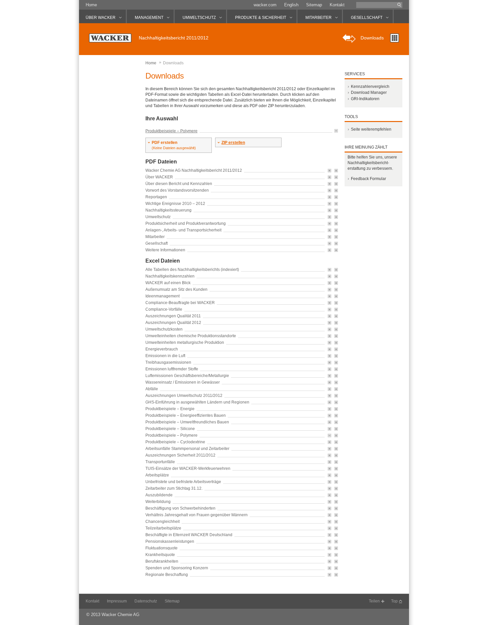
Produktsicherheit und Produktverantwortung (185, 223)
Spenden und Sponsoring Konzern (176, 568)
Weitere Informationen (165, 250)
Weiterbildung (158, 501)
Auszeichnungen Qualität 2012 (173, 322)
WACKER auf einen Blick (168, 283)
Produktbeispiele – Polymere (171, 131)
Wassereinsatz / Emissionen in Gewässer (182, 382)
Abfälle (151, 389)
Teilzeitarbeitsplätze (163, 528)
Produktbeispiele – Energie (170, 408)
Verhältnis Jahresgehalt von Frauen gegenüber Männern (196, 515)
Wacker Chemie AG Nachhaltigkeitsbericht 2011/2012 (193, 170)
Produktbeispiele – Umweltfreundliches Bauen (187, 422)
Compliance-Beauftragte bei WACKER (180, 302)
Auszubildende (159, 495)
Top (394, 601)
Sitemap (314, 4)
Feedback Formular (368, 178)
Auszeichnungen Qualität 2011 (173, 316)
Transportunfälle (160, 462)
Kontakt (337, 4)
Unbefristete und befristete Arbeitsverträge (183, 481)
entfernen (336, 131)
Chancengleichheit (162, 521)
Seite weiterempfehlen (371, 129)
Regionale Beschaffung (166, 574)
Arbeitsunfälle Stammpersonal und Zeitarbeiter (187, 448)
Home (91, 4)
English (291, 4)
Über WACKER (159, 177)
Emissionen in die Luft (165, 355)
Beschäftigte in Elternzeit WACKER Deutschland (188, 534)
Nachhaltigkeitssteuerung (168, 210)
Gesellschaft (156, 243)
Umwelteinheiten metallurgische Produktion (184, 342)
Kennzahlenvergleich (370, 86)
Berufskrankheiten (161, 561)
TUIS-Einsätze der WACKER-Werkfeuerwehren (187, 468)
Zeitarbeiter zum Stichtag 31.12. (174, 488)
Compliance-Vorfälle (163, 309)
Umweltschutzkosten (164, 329)
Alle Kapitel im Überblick (394, 37)
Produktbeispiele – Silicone (170, 428)
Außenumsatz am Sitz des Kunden (176, 289)
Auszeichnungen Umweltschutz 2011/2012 (183, 395)
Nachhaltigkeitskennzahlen (170, 276)
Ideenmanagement (162, 296)
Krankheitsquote (160, 554)
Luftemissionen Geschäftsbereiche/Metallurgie (187, 375)
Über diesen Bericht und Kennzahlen (178, 183)
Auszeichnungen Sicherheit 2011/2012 (180, 455)
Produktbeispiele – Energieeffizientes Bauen (185, 415)
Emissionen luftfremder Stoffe (171, 369)
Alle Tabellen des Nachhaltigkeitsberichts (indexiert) (192, 269)
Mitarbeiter (155, 236)
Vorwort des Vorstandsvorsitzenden (177, 190)
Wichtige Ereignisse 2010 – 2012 (175, 203)
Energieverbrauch (161, 349)
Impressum (117, 601)
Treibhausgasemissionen (168, 362)
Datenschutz (145, 601)
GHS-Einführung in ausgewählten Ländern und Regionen (197, 402)
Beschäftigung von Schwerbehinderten (180, 508)
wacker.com (265, 4)
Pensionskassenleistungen (169, 541)
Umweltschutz (158, 217)
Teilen (374, 601)
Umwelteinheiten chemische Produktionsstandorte (190, 336)
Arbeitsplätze (157, 475)
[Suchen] (399, 5)
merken (329, 170)
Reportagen (156, 197)
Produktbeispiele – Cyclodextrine (175, 442)
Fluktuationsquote (161, 548)
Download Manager (369, 92)
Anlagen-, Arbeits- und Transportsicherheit (183, 230)
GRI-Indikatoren (365, 98)
